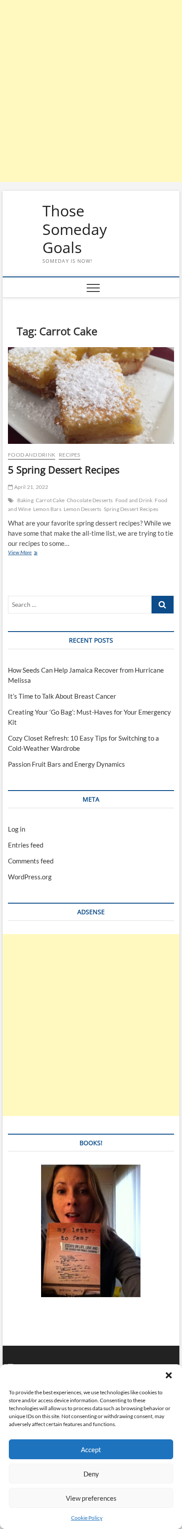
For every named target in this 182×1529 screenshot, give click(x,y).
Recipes (69, 454)
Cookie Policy (86, 1517)
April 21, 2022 (30, 487)
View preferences (91, 1498)
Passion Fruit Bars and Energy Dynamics (66, 764)
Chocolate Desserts (90, 500)
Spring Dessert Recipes (131, 509)
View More (28, 553)
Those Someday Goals (74, 229)
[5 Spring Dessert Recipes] (91, 395)
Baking (25, 500)
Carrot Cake (50, 500)
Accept (91, 1449)
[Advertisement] (91, 91)
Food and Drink (31, 454)
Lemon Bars (47, 509)
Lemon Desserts (83, 509)
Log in (16, 829)
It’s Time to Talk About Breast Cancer (62, 696)
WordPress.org (30, 877)
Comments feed (30, 861)
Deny (91, 1474)
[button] (168, 1375)
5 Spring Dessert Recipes (63, 469)
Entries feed (25, 845)
